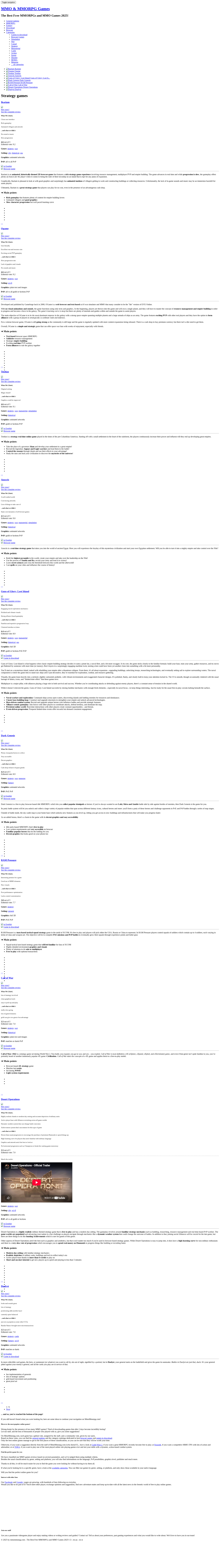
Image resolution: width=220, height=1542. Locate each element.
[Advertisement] (77, 1509)
